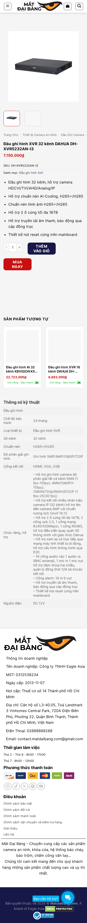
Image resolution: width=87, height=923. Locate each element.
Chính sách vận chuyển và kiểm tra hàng (32, 822)
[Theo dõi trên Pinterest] (33, 786)
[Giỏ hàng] (67, 6)
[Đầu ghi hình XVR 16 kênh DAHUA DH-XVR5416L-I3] (64, 346)
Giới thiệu (10, 828)
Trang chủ (10, 135)
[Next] (79, 66)
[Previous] (8, 66)
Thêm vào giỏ (41, 248)
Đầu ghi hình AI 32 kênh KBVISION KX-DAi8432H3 (21, 369)
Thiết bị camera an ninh (40, 135)
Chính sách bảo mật (17, 803)
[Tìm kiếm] (79, 6)
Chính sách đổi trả (16, 810)
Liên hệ (8, 834)
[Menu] (8, 6)
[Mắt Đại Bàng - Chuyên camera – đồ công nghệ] (40, 6)
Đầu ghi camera (72, 135)
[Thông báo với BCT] (43, 915)
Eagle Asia (36, 909)
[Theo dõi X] (24, 786)
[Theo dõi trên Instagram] (8, 786)
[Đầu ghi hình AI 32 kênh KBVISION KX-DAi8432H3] (22, 346)
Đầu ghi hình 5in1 (31, 172)
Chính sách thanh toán (19, 816)
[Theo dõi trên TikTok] (16, 786)
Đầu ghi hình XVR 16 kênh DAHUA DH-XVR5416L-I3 (64, 369)
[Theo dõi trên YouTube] (41, 786)
